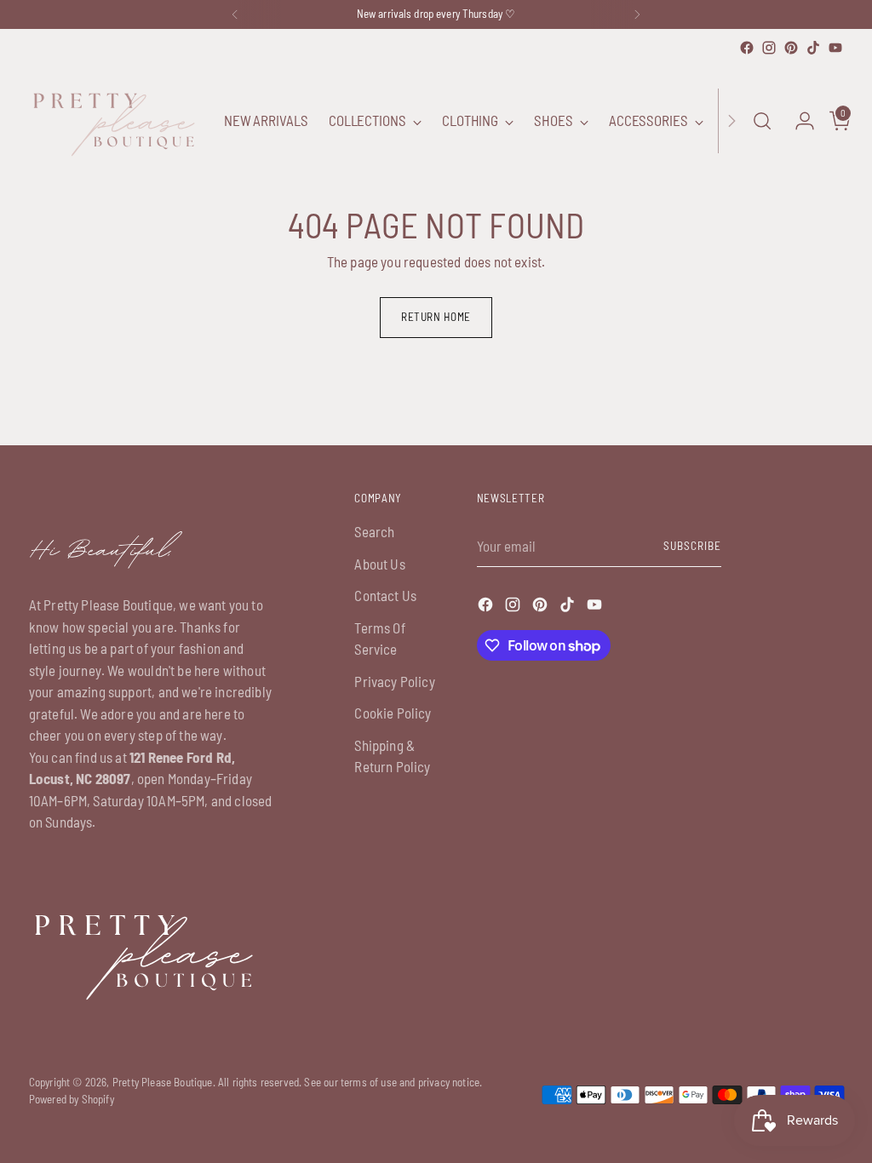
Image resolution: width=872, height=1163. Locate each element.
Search (374, 531)
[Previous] (235, 14)
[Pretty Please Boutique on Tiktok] (813, 47)
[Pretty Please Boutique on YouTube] (835, 47)
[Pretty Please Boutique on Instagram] (769, 47)
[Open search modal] (762, 121)
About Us (379, 563)
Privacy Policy (394, 681)
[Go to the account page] (798, 121)
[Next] (637, 14)
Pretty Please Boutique (162, 1082)
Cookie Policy (392, 712)
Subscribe (692, 546)
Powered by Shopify (71, 1099)
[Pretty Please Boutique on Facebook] (746, 47)
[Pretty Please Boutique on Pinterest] (791, 47)
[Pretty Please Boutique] (114, 121)
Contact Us (385, 595)
